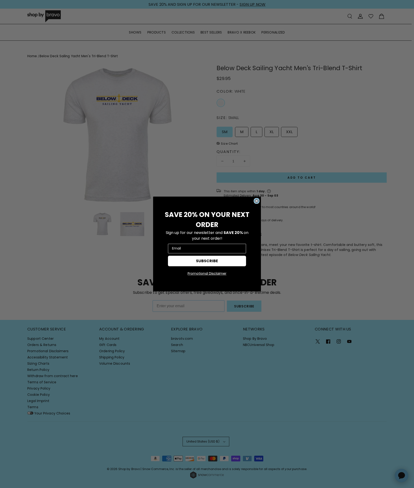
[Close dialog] (256, 201)
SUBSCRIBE (207, 261)
